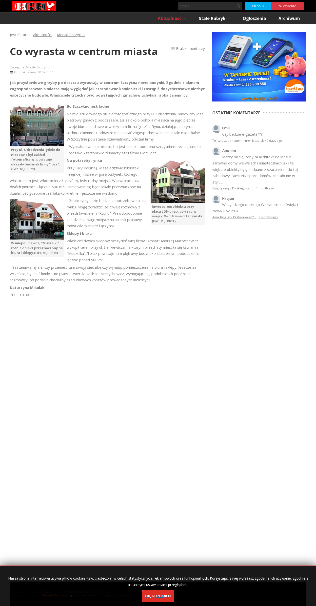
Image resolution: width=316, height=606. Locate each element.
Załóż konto (287, 6)
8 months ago (268, 217)
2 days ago (274, 141)
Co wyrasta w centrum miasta (84, 51)
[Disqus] (107, 367)
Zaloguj (258, 6)
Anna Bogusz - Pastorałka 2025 (234, 217)
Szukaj (238, 6)
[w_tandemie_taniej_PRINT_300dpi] (259, 66)
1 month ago (265, 188)
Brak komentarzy (190, 48)
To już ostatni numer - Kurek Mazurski (238, 141)
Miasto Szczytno (38, 67)
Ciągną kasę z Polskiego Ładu (233, 188)
